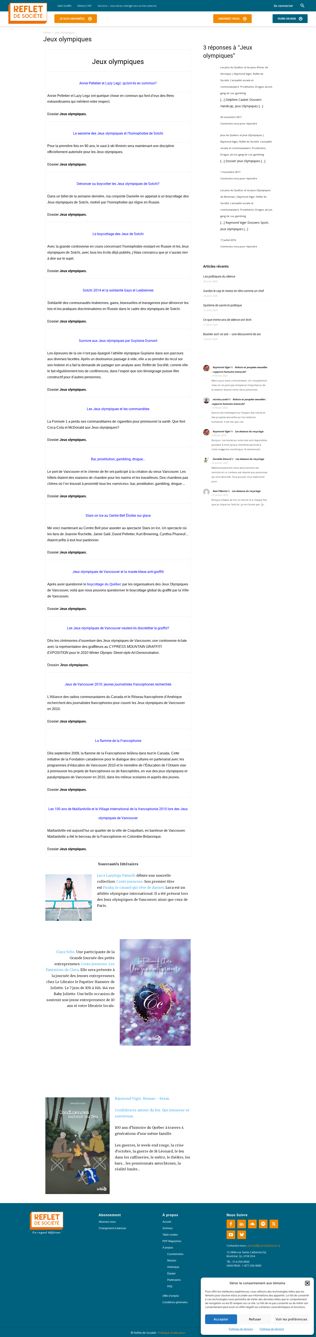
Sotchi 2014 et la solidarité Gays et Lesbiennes (118, 290)
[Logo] (27, 13)
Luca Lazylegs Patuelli (116, 875)
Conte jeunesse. (94, 964)
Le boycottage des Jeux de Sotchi (118, 234)
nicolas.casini (220, 399)
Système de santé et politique (222, 305)
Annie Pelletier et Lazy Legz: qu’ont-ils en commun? (118, 83)
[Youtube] (231, 1234)
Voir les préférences (291, 1319)
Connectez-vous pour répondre (238, 123)
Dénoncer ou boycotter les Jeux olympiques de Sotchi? (118, 184)
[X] (274, 1224)
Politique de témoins (241, 1329)
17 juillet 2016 (228, 240)
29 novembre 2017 (231, 117)
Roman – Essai (156, 1098)
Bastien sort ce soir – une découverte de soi (232, 334)
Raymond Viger (221, 367)
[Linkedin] (241, 1224)
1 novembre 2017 (230, 172)
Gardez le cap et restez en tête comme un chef (233, 291)
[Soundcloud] (252, 1224)
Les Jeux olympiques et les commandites (118, 409)
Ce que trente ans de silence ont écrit (227, 319)
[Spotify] (263, 1224)
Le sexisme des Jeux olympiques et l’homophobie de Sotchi (118, 133)
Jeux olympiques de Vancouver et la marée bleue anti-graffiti (118, 572)
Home (47, 32)
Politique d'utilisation (171, 1333)
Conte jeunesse (129, 881)
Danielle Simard (222, 459)
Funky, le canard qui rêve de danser (133, 887)
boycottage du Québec (104, 584)
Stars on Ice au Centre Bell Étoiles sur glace (118, 515)
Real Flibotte (220, 491)
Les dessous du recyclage (249, 431)
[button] (307, 1283)
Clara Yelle (65, 952)
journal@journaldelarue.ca (264, 1245)
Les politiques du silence (219, 276)
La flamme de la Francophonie (118, 741)
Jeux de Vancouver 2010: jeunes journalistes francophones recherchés (118, 684)
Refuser (255, 1319)
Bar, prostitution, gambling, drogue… (118, 459)
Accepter (221, 1319)
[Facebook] (231, 1224)
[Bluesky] (241, 1234)
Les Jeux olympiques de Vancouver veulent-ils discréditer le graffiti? (118, 628)
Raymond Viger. (128, 1098)
